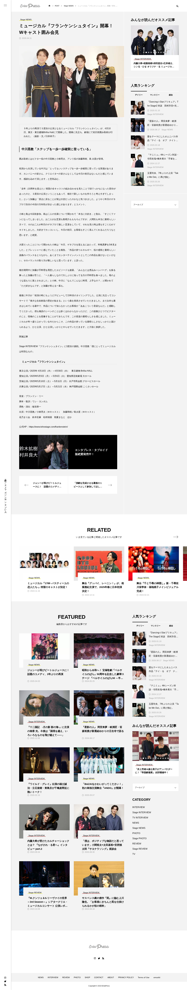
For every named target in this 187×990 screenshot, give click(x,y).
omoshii (156, 977)
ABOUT (110, 977)
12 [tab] (168, 758)
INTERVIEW (138, 807)
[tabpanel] (156, 47)
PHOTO (136, 833)
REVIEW (136, 843)
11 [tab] (165, 758)
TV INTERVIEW (140, 817)
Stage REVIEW (139, 849)
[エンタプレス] (30, 6)
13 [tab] (170, 758)
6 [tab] (156, 52)
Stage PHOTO (139, 838)
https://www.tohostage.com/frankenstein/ (48, 427)
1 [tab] (144, 52)
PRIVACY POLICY (126, 977)
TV (133, 854)
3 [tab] (149, 52)
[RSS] (5, 985)
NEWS (135, 823)
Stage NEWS (167, 130)
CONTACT (98, 977)
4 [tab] (151, 52)
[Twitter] (5, 981)
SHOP (87, 977)
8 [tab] (161, 52)
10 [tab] (166, 52)
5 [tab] (154, 52)
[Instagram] (5, 978)
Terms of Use (143, 977)
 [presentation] (175, 537)
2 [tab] (146, 52)
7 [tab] (158, 52)
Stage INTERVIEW (155, 114)
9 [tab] (163, 52)
